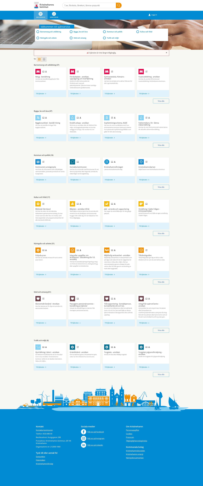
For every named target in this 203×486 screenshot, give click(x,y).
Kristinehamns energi (134, 454)
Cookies (129, 434)
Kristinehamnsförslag (44, 464)
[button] (39, 59)
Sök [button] (119, 5)
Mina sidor (54, 17)
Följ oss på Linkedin (95, 445)
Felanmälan (40, 460)
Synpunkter (40, 456)
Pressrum (130, 437)
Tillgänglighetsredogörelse (136, 441)
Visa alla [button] (161, 101)
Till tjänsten (40, 93)
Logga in (153, 15)
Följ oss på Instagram (95, 438)
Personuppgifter (132, 430)
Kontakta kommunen (44, 430)
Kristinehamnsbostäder (135, 451)
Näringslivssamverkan (135, 458)
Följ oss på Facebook (95, 432)
